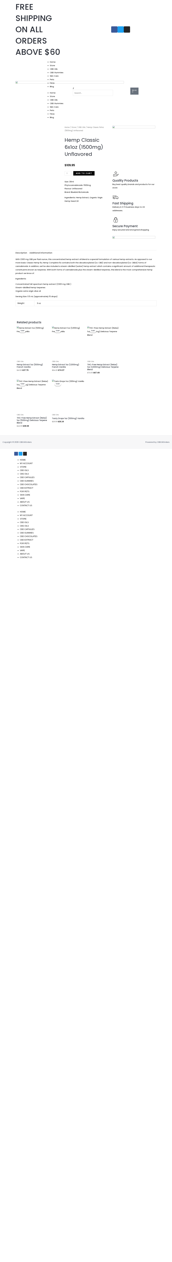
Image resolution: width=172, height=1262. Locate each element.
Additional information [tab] (40, 252)
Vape (22, 498)
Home (53, 62)
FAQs (52, 83)
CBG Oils (24, 474)
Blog (52, 86)
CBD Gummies (56, 72)
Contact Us (26, 505)
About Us (67, 29)
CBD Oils (54, 69)
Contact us (79, 29)
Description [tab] (21, 252)
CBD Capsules (27, 477)
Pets (52, 79)
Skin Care (54, 76)
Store (52, 65)
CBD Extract (26, 488)
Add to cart (84, 173)
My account (26, 463)
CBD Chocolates (28, 484)
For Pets (24, 491)
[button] (86, 88)
